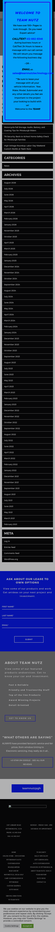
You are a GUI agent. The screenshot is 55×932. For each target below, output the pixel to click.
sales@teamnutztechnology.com (33, 73)
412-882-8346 (34, 38)
